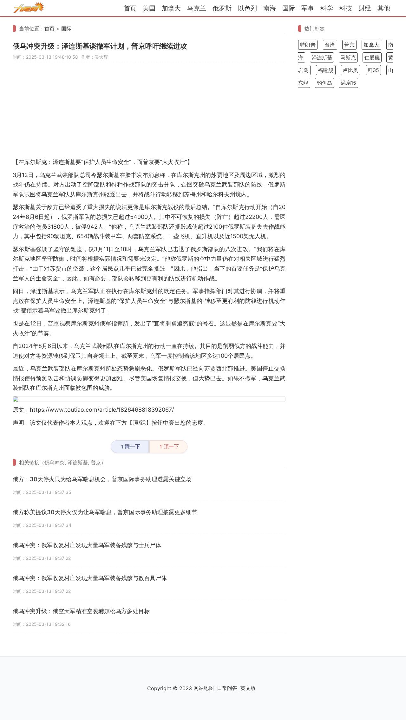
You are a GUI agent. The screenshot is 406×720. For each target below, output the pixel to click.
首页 (130, 8)
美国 (149, 8)
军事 (307, 8)
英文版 (248, 688)
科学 (326, 8)
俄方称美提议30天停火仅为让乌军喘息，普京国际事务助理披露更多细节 (105, 512)
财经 (364, 8)
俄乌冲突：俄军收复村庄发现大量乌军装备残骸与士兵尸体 (87, 545)
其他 (383, 8)
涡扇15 (348, 83)
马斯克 (348, 57)
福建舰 (326, 70)
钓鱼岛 (324, 83)
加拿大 (171, 8)
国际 (288, 8)
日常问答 (227, 688)
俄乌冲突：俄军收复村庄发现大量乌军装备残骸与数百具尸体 (90, 578)
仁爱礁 (372, 57)
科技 (345, 8)
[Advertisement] (149, 113)
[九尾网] (28, 8)
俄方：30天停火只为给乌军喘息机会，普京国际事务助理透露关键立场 (102, 479)
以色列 (247, 8)
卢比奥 (350, 70)
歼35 (373, 70)
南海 (269, 8)
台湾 (330, 45)
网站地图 (203, 688)
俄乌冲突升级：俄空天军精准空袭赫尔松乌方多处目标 (81, 611)
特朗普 (308, 45)
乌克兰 (196, 8)
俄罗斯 (222, 8)
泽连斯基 (322, 57)
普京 (349, 45)
